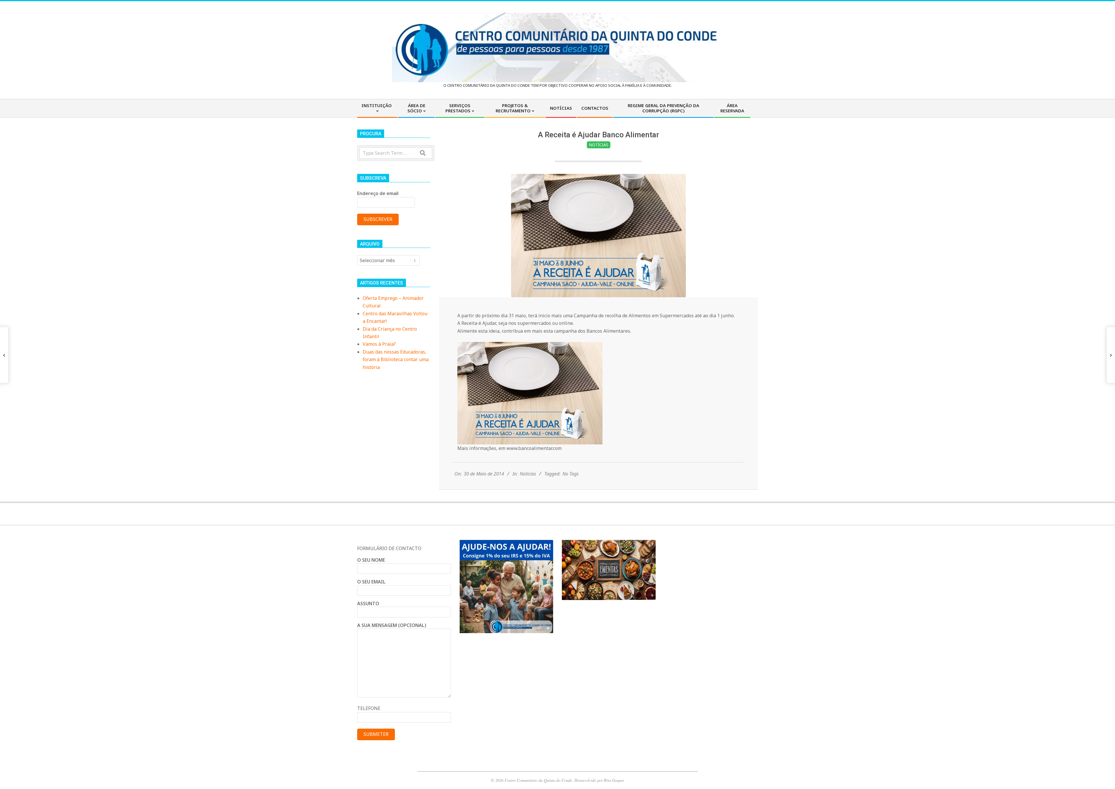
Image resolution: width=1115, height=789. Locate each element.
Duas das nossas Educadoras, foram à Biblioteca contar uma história (396, 359)
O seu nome (371, 560)
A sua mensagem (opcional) (391, 625)
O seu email (371, 582)
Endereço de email (377, 193)
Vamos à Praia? (379, 344)
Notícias (598, 144)
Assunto (368, 603)
